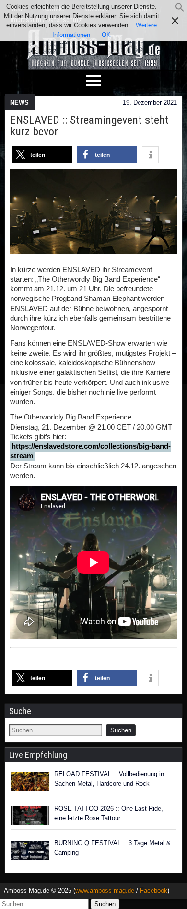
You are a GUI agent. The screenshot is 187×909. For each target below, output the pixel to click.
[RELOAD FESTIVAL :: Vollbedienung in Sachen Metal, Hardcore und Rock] (30, 781)
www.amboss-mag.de (104, 890)
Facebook (153, 890)
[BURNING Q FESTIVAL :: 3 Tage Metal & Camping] (30, 850)
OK (106, 34)
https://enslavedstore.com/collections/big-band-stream (90, 451)
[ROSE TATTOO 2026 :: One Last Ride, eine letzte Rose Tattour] (30, 815)
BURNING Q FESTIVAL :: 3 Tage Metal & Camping (112, 847)
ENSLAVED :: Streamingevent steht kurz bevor (89, 125)
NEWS (19, 102)
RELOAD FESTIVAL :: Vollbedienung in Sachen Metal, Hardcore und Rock (109, 778)
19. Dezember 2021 (150, 102)
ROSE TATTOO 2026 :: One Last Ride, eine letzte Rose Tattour (108, 813)
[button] (180, 9)
